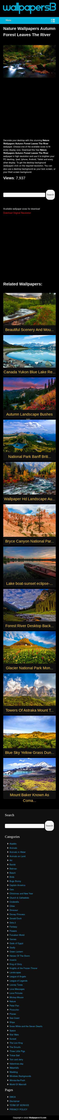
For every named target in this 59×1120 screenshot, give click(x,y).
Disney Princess (17, 914)
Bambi (13, 864)
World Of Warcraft (18, 1084)
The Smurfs (15, 1047)
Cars (12, 889)
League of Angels (18, 976)
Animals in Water (18, 851)
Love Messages (17, 988)
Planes (13, 1013)
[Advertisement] (29, 108)
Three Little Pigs (17, 1051)
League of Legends (19, 980)
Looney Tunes (16, 984)
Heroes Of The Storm (20, 955)
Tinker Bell (15, 1055)
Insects (13, 959)
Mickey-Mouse (16, 997)
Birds (12, 876)
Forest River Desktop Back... (29, 626)
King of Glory (16, 964)
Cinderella (14, 901)
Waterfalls (14, 1067)
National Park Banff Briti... (29, 456)
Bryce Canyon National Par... (29, 541)
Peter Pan (14, 1005)
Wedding (14, 1071)
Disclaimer (15, 1101)
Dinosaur (14, 910)
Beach (13, 872)
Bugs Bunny (15, 881)
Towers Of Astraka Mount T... (30, 710)
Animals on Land (17, 856)
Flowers (13, 930)
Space (13, 1030)
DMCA (13, 1096)
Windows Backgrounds (20, 1076)
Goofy (12, 947)
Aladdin (13, 843)
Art (11, 860)
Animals (13, 847)
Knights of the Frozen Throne (23, 968)
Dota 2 (13, 922)
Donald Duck (16, 918)
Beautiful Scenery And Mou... (29, 330)
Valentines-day (16, 1063)
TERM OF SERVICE (19, 1105)
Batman (13, 868)
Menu (8, 20)
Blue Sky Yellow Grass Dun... (29, 752)
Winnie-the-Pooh (17, 1080)
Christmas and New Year (21, 893)
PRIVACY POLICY (18, 1109)
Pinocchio (14, 1009)
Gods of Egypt (16, 943)
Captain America (17, 885)
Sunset (13, 1038)
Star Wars (14, 1034)
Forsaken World (17, 934)
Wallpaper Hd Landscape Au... (29, 499)
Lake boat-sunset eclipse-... (29, 583)
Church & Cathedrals (19, 897)
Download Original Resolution (17, 212)
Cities (12, 905)
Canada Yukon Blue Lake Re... (29, 372)
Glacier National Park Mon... (29, 668)
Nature (13, 1001)
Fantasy (13, 926)
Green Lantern (16, 951)
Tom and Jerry (16, 1059)
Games (13, 939)
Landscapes (15, 972)
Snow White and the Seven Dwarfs (26, 1026)
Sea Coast (15, 1017)
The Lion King (16, 1042)
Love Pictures (16, 993)
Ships (12, 1022)
